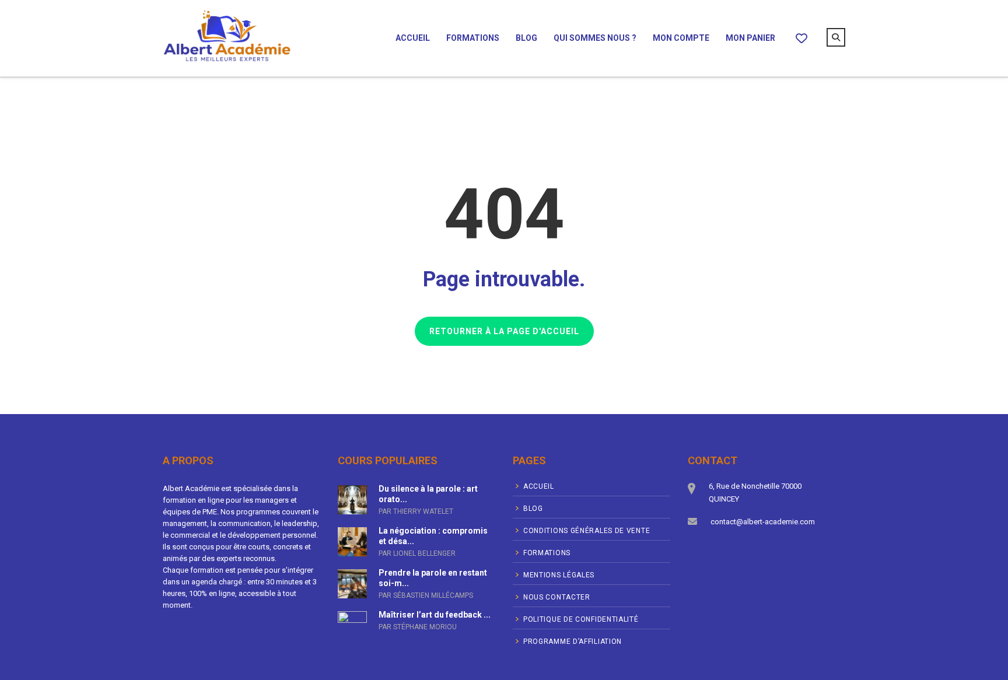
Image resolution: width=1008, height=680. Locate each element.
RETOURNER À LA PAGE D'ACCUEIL (504, 331)
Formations (472, 38)
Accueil (413, 38)
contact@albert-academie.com (762, 521)
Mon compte (681, 38)
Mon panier (750, 38)
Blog (526, 38)
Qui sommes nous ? (595, 38)
